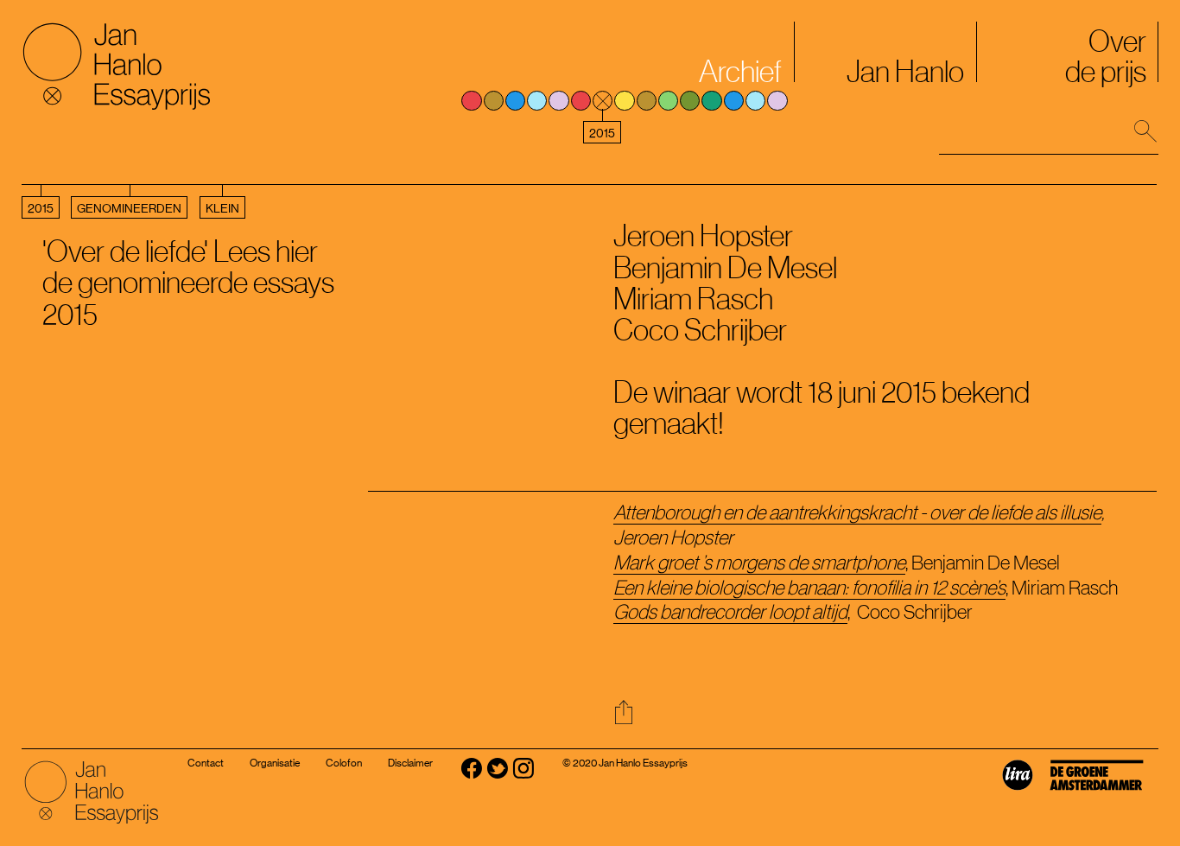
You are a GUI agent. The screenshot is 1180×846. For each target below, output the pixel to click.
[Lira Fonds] (1024, 788)
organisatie (275, 763)
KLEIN (222, 208)
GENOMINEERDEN (129, 208)
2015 (41, 208)
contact (205, 763)
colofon (344, 763)
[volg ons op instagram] (523, 778)
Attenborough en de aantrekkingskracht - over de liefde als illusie (857, 512)
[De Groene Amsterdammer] (1103, 788)
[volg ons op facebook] (472, 778)
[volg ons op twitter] (498, 778)
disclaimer (410, 763)
